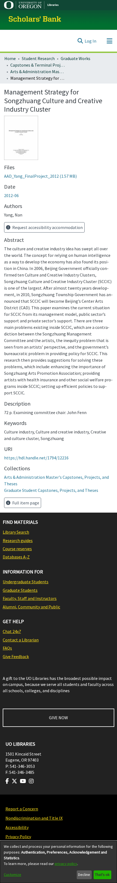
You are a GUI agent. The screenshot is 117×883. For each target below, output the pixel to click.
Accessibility (17, 827)
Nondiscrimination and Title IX (34, 818)
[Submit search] (80, 41)
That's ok (102, 874)
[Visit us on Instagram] (31, 781)
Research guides (18, 540)
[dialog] (58, 862)
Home (10, 58)
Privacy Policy (18, 836)
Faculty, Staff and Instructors (30, 598)
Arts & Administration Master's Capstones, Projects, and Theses (37, 71)
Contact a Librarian (21, 640)
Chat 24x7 (12, 631)
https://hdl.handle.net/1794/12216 (36, 457)
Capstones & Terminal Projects (37, 65)
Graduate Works (75, 58)
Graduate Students (20, 590)
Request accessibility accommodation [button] (47, 227)
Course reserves (17, 548)
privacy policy (66, 863)
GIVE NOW (58, 717)
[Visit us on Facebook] (7, 781)
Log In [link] (90, 41)
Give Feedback (16, 656)
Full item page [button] (25, 503)
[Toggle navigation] (109, 41)
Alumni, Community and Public (31, 607)
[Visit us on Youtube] (23, 781)
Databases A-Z (16, 557)
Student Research (38, 58)
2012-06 (11, 195)
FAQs (7, 648)
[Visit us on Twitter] (14, 781)
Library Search (16, 532)
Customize (12, 874)
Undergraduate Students (25, 581)
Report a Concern (21, 808)
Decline (84, 874)
